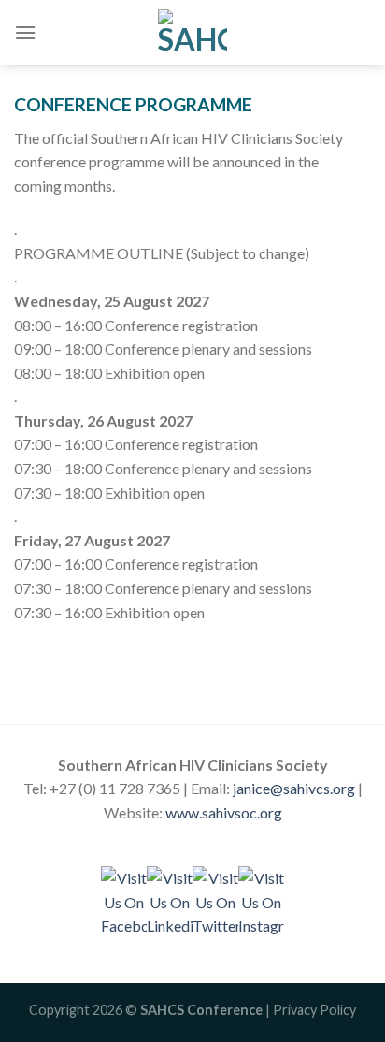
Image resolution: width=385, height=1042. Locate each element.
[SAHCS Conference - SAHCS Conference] (192, 32)
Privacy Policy (314, 1010)
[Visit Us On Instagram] (261, 900)
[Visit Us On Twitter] (215, 900)
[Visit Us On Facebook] (124, 900)
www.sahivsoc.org (223, 812)
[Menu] (25, 32)
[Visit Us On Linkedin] (169, 900)
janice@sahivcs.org (294, 788)
